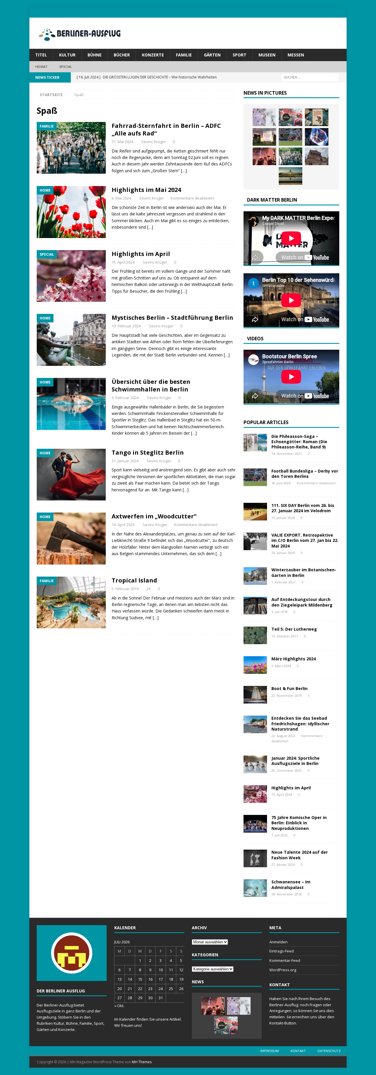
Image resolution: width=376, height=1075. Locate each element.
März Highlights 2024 (293, 659)
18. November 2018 (286, 894)
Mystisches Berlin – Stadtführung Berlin (172, 318)
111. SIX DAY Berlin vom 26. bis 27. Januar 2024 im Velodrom (302, 508)
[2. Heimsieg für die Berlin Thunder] (316, 137)
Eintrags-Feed (281, 951)
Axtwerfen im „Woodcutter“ (154, 516)
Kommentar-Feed (284, 960)
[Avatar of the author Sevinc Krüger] (71, 967)
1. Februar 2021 (283, 582)
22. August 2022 (283, 736)
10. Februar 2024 (126, 326)
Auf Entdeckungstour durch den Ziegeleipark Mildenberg (302, 602)
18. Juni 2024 (281, 483)
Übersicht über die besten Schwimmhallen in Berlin (151, 385)
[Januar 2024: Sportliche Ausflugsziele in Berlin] (255, 764)
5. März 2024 (281, 666)
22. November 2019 (286, 695)
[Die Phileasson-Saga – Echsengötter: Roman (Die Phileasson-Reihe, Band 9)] (255, 442)
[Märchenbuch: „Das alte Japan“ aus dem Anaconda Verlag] (290, 117)
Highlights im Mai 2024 (146, 190)
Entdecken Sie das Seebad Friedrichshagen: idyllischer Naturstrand (300, 723)
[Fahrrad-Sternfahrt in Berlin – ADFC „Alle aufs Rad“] (290, 156)
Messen (296, 55)
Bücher (122, 55)
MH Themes (142, 1061)
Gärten (212, 55)
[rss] (341, 12)
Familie (184, 55)
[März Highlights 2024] (255, 665)
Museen (267, 55)
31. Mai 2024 (122, 141)
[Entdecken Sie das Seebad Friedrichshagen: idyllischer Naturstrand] (255, 724)
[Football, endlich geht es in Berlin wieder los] (264, 156)
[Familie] (71, 148)
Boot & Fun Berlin (289, 688)
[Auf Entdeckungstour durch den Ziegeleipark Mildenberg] (255, 605)
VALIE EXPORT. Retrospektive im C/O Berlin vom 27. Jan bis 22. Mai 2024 (304, 540)
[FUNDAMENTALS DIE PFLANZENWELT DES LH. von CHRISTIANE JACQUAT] (264, 117)
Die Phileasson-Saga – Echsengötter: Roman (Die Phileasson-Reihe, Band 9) (299, 441)
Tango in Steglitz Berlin (148, 452)
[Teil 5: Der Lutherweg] (255, 635)
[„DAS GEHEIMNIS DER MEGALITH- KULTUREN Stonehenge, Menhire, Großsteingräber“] (264, 137)
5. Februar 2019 (125, 588)
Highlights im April (141, 254)
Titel (41, 55)
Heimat (41, 66)
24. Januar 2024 (283, 552)
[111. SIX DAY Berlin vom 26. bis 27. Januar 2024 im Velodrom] (255, 511)
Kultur (67, 55)
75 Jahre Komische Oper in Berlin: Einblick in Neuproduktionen (299, 823)
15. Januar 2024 (283, 517)
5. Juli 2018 (279, 611)
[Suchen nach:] (310, 77)
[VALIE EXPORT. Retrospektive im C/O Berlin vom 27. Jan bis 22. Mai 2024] (255, 541)
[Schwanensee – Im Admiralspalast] (255, 888)
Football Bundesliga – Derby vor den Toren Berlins (304, 473)
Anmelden (278, 942)
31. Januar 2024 (125, 460)
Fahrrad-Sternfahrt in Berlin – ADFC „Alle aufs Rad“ (166, 129)
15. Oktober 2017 (284, 636)
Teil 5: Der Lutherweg (294, 629)
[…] (184, 170)
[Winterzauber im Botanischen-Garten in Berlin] (255, 576)
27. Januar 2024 (283, 864)
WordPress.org (282, 969)
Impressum (269, 1051)
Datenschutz (329, 1051)
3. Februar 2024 (125, 397)
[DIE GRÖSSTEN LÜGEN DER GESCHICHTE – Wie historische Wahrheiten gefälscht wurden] (316, 117)
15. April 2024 (123, 262)
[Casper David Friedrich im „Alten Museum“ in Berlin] (316, 156)
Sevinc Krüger (153, 141)
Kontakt (298, 1051)
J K (149, 588)
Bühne (95, 55)
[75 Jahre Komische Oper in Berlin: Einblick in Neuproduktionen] (255, 824)
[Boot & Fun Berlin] (255, 695)
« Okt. (119, 1005)
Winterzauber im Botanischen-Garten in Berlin (303, 572)
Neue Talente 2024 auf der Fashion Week (299, 854)
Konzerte (153, 55)
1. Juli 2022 (279, 835)
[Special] (71, 276)
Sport (239, 55)
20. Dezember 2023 (286, 770)
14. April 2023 (123, 524)
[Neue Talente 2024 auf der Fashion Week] (255, 858)
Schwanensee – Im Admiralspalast (290, 884)
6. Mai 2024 (121, 198)
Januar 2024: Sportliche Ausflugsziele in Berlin (295, 760)
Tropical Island (134, 580)
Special (65, 66)
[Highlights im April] (255, 794)
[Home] (71, 212)
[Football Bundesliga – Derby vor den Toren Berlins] (290, 137)
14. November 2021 (286, 453)
